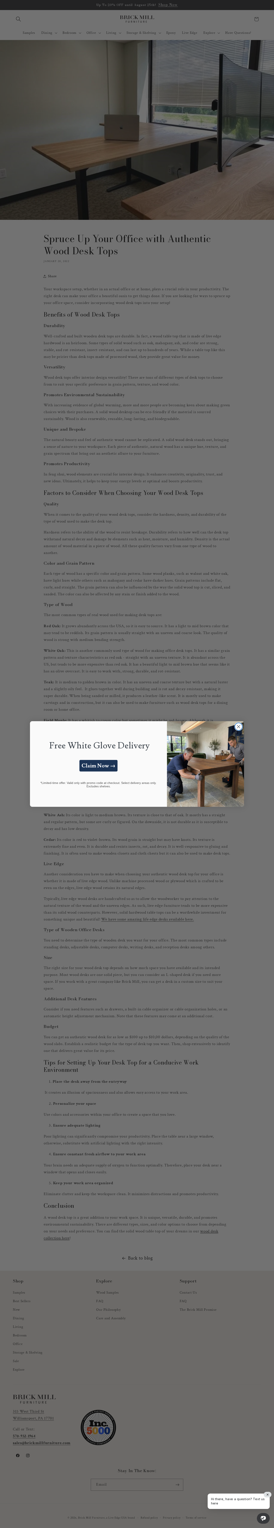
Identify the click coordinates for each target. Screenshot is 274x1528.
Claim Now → (98, 765)
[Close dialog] (238, 726)
